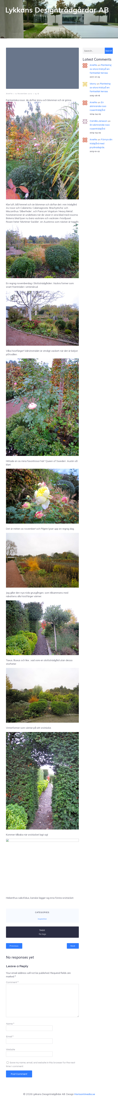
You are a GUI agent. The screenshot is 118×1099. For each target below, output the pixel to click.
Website (10, 1049)
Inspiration (42, 919)
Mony (93, 83)
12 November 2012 (23, 94)
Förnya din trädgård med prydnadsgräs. (101, 143)
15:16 (37, 94)
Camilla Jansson (98, 120)
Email (10, 1036)
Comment (12, 982)
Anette (9, 94)
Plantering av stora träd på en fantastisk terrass (101, 69)
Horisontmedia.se (84, 1094)
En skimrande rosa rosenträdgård (98, 106)
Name (10, 1023)
